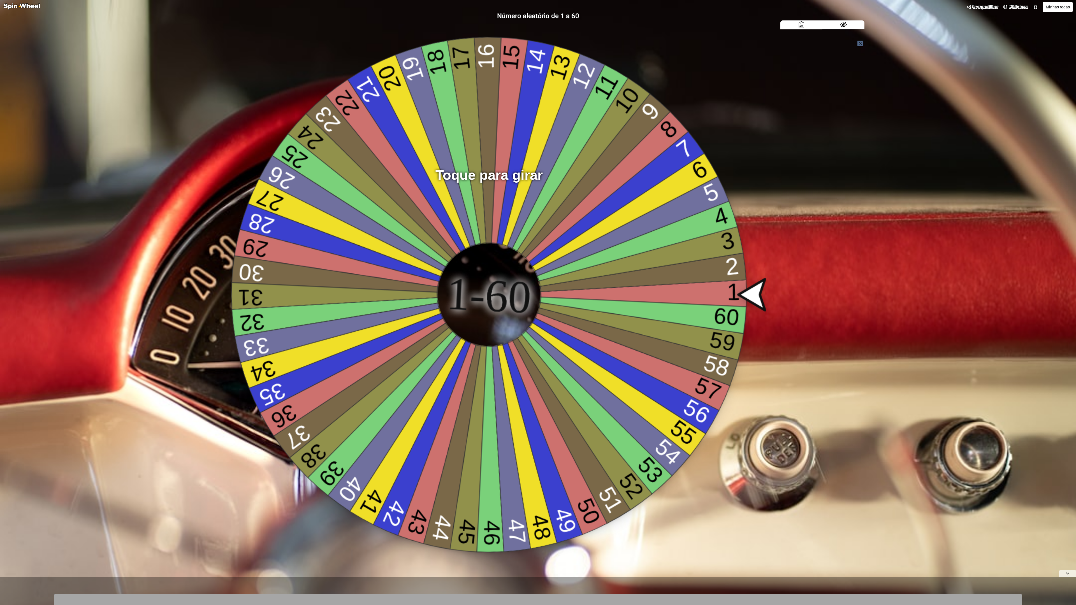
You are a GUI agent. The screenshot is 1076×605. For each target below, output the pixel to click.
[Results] (801, 24)
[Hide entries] (843, 24)
